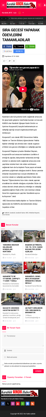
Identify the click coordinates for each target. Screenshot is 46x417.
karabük (12, 213)
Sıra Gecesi (6, 214)
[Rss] (32, 403)
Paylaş (9, 46)
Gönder (32, 46)
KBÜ (27, 213)
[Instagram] (13, 403)
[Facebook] (3, 403)
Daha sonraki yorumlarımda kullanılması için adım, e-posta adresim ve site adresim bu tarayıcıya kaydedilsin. (23, 365)
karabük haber (20, 213)
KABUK (7, 213)
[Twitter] (8, 403)
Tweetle (20, 46)
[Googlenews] (27, 403)
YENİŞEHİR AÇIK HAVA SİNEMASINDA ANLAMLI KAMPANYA (28, 18)
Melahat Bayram (34, 213)
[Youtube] (18, 403)
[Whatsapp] (23, 403)
